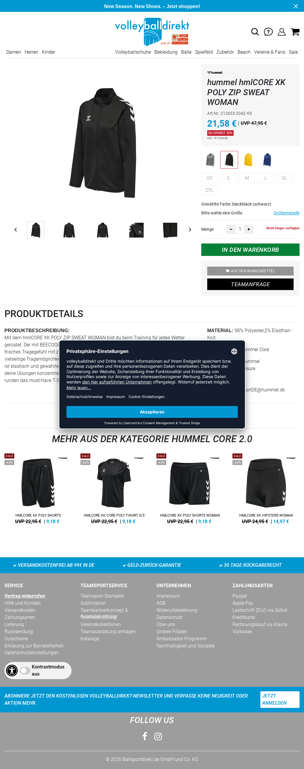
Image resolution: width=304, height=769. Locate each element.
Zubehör (225, 52)
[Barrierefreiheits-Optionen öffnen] (11, 670)
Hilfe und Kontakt (22, 603)
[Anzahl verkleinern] (231, 229)
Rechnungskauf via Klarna (259, 624)
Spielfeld (204, 52)
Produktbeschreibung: (36, 330)
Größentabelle (287, 213)
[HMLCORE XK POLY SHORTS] (38, 487)
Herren (31, 52)
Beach (244, 52)
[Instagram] (158, 736)
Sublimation (93, 603)
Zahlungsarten (19, 617)
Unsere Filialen (171, 631)
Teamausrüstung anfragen (108, 631)
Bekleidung (166, 52)
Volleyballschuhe (133, 52)
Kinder (48, 52)
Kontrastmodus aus (48, 670)
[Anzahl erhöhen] (248, 229)
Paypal (239, 596)
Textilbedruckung (98, 617)
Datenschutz (169, 617)
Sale (293, 52)
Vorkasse (242, 631)
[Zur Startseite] (152, 31)
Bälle (186, 52)
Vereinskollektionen (100, 624)
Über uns (165, 624)
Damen (13, 52)
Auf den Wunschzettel (253, 271)
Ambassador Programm (181, 638)
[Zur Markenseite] (214, 74)
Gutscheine (16, 638)
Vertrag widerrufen (24, 596)
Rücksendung (18, 631)
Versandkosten (20, 610)
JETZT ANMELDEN (274, 699)
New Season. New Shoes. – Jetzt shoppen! (152, 6)
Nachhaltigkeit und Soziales (185, 646)
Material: (220, 330)
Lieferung (14, 624)
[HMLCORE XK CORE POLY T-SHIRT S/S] (114, 487)
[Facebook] (144, 736)
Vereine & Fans (269, 52)
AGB (161, 603)
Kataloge (89, 638)
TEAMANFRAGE (250, 284)
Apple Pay (243, 603)
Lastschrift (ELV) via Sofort (259, 610)
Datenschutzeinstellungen (31, 652)
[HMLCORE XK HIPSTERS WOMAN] (266, 487)
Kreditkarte (243, 617)
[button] (255, 31)
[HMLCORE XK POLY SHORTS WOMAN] (190, 487)
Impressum (168, 596)
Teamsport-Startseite (102, 596)
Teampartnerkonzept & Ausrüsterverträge (104, 610)
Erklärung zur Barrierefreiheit (34, 646)
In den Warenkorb (250, 249)
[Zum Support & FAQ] (268, 31)
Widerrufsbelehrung (176, 610)
